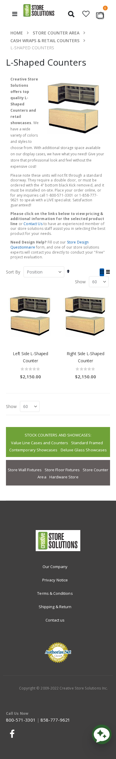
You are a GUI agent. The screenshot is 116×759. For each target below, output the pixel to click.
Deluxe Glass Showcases (84, 450)
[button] (86, 14)
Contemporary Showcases (33, 450)
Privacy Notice (55, 580)
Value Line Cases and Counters (39, 442)
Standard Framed (87, 442)
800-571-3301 (21, 720)
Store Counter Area (56, 33)
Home (16, 33)
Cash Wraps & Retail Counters (44, 41)
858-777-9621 (55, 720)
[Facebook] (11, 733)
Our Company (55, 566)
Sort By (13, 272)
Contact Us (33, 223)
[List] (108, 272)
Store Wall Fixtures (25, 469)
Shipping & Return (55, 606)
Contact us (55, 620)
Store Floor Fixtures (62, 469)
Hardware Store (64, 477)
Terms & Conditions (55, 593)
